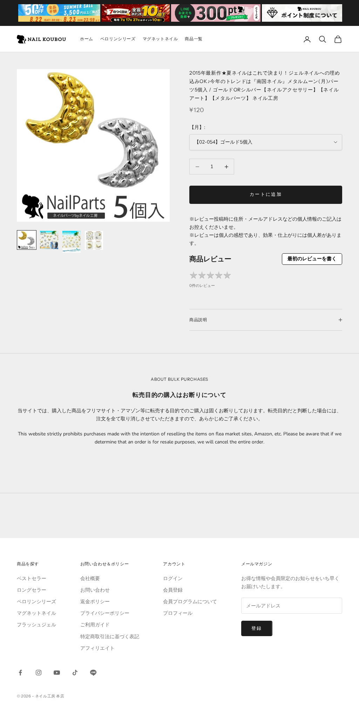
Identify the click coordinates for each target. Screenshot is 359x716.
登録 (256, 628)
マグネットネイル (160, 38)
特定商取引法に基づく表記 (109, 636)
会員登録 (173, 590)
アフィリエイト (97, 648)
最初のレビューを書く (312, 258)
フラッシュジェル (36, 624)
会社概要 (90, 578)
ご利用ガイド (95, 624)
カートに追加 (266, 194)
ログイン (173, 578)
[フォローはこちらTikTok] (75, 672)
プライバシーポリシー (104, 613)
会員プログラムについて (190, 601)
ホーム (86, 38)
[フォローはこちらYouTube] (56, 672)
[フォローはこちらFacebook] (20, 672)
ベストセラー (31, 578)
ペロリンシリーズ (118, 38)
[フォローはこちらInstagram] (38, 672)
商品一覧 (193, 38)
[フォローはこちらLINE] (93, 672)
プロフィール (177, 613)
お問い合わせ (95, 590)
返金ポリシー (95, 601)
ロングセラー (31, 590)
